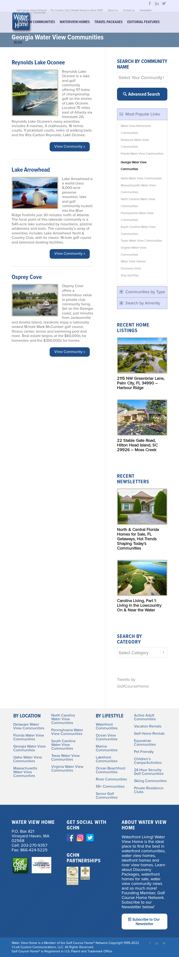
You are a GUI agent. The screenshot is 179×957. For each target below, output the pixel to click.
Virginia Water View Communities (133, 251)
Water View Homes (133, 261)
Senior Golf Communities (106, 795)
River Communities (111, 779)
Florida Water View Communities (142, 154)
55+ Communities (110, 786)
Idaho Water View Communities (141, 178)
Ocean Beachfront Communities (110, 770)
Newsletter (146, 10)
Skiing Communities (150, 781)
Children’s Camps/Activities (148, 761)
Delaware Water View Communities (135, 143)
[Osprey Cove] (35, 300)
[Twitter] (163, 3)
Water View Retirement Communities (136, 129)
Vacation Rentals (147, 726)
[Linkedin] (156, 3)
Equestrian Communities (145, 742)
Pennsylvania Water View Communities (137, 216)
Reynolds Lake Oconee (38, 63)
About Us (113, 10)
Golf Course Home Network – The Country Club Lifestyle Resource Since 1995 (59, 10)
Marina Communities (106, 748)
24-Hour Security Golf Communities (148, 772)
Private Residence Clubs (148, 790)
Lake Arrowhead (31, 170)
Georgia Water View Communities (134, 165)
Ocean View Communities (106, 737)
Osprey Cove (27, 277)
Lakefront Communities (106, 759)
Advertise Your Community (30, 12)
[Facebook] (149, 3)
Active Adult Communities (145, 717)
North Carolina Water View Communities (138, 202)
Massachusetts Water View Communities (138, 189)
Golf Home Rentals (149, 733)
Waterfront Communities (106, 726)
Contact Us (129, 10)
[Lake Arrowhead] (35, 193)
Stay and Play (129, 275)
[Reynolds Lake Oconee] (35, 93)
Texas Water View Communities (141, 241)
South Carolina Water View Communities (138, 230)
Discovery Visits (131, 268)
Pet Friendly (144, 751)
